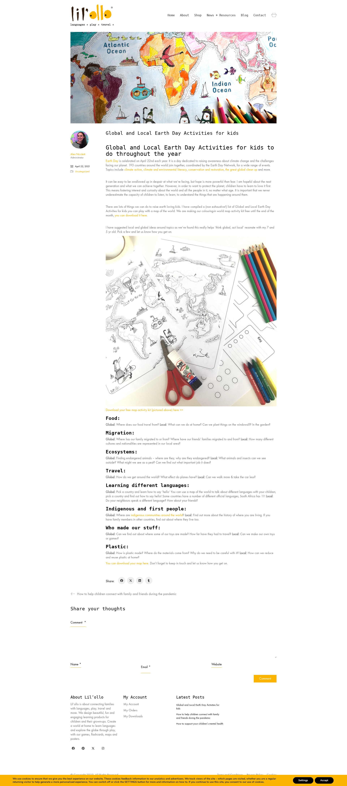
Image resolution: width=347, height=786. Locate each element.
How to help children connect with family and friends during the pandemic (197, 716)
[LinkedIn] (139, 580)
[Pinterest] (83, 748)
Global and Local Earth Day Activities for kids (197, 706)
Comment (78, 622)
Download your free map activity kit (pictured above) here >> (144, 410)
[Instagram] (103, 748)
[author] (79, 140)
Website (216, 664)
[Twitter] (93, 748)
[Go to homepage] (92, 15)
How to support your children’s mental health (199, 723)
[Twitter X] (130, 580)
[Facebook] (121, 580)
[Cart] (274, 15)
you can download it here (131, 215)
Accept (324, 780)
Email (146, 667)
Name (75, 664)
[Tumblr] (148, 580)
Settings (303, 780)
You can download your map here (127, 563)
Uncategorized (82, 171)
